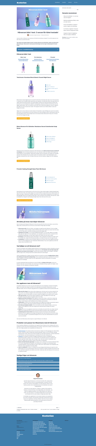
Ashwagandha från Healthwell (39, 423)
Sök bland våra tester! (66, 7)
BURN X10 (35, 434)
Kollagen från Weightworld (38, 421)
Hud (17, 437)
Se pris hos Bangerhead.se (23, 118)
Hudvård (64, 2)
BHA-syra (51, 421)
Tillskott (18, 435)
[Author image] (28, 35)
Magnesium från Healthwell (38, 425)
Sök (77, 9)
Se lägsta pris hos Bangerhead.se (25, 200)
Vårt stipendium (20, 434)
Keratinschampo (21, 330)
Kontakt (18, 432)
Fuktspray (20, 336)
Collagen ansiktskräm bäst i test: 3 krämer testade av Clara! (27, 409)
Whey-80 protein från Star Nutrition (40, 427)
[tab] (38, 359)
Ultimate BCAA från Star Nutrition (39, 424)
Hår (17, 438)
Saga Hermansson (38, 378)
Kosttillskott (57, 2)
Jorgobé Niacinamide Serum (54, 427)
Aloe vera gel (51, 424)
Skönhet (70, 2)
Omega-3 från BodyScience (38, 429)
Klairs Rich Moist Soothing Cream (55, 431)
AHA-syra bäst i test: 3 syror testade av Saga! (50, 408)
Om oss (18, 431)
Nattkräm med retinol (53, 425)
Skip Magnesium (36, 428)
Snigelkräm (51, 423)
